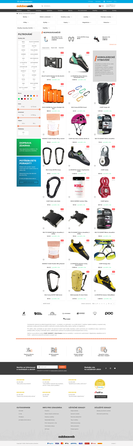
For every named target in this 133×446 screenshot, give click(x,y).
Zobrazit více (112, 44)
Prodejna (21, 417)
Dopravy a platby (49, 417)
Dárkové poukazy (75, 423)
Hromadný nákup (50, 426)
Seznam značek (75, 413)
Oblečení (19, 10)
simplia (113, 443)
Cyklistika (49, 10)
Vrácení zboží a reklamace (52, 413)
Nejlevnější (54, 47)
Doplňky (95, 10)
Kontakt (21, 410)
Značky (114, 10)
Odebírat (62, 367)
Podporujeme (74, 429)
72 (108, 303)
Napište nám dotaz (28, 182)
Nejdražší (61, 47)
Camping (38, 10)
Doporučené (45, 47)
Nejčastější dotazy (50, 420)
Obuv (28, 10)
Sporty (105, 10)
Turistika (60, 10)
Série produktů (75, 426)
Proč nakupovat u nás (51, 423)
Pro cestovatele (82, 10)
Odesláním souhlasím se (52, 370)
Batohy (70, 10)
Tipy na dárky (74, 420)
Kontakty (98, 1)
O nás (20, 413)
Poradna (47, 410)
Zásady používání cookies (104, 410)
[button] (43, 72)
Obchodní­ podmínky (102, 413)
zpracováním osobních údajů (59, 370)
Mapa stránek (74, 410)
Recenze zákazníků (76, 417)
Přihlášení (109, 1)
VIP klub (90, 1)
